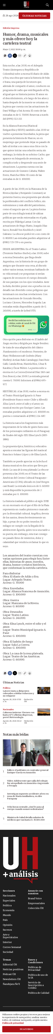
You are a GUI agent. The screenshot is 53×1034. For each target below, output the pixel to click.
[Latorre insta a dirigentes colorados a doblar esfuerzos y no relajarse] (43, 690)
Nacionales (8, 709)
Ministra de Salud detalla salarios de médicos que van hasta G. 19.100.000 (26, 818)
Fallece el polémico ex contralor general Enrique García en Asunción (27, 771)
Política (6, 688)
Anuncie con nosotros (35, 892)
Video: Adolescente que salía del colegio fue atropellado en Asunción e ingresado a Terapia (28, 783)
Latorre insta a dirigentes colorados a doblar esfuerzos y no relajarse (18, 693)
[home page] (26, 5)
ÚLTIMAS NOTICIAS (34, 15)
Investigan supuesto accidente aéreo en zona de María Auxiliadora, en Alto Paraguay (28, 796)
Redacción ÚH (28, 700)
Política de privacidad (13, 1023)
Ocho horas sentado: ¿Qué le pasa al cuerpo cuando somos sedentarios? (25, 808)
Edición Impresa (11, 28)
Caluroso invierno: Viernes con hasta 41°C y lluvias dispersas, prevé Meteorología (18, 715)
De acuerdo (26, 1029)
